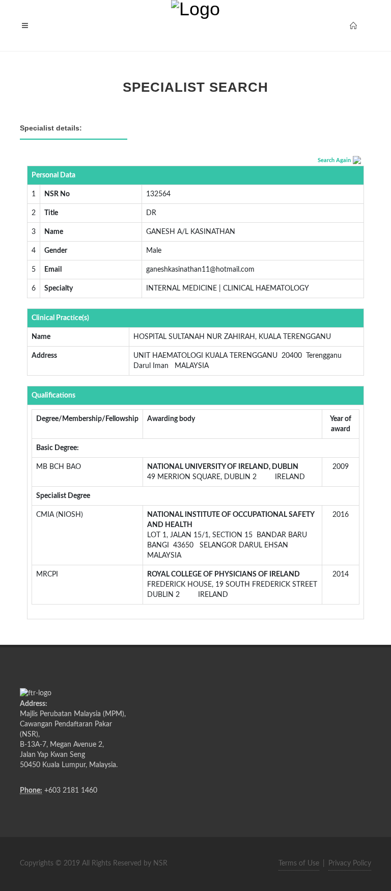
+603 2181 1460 (70, 790)
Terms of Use (298, 863)
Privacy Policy (349, 863)
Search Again (334, 160)
